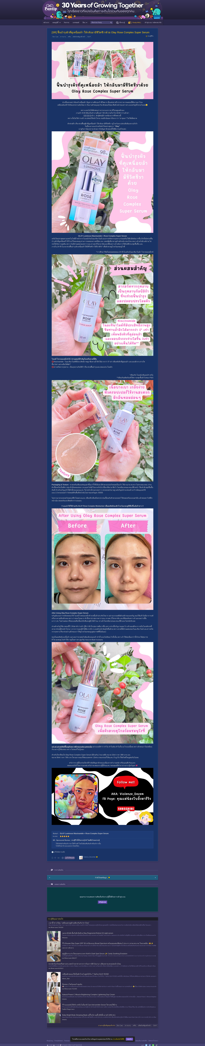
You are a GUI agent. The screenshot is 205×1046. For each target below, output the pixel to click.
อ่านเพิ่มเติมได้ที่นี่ (118, 1039)
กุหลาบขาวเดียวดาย (68, 948)
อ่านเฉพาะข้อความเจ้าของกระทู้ (72, 1045)
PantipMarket (58, 1041)
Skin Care (55, 37)
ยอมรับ (129, 1039)
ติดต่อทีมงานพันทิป (141, 1041)
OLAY (89, 37)
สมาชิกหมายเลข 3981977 (69, 958)
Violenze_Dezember (89, 857)
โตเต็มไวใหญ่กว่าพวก (68, 1009)
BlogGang (50, 1041)
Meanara (64, 937)
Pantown (67, 1041)
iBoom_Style (66, 978)
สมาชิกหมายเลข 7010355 (69, 989)
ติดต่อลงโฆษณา (153, 1041)
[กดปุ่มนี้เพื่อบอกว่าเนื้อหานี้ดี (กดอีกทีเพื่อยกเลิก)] (55, 857)
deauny (64, 999)
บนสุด (51, 1045)
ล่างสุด (57, 1045)
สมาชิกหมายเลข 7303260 (56, 927)
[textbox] (101, 22)
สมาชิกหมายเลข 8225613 (56, 968)
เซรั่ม (69, 37)
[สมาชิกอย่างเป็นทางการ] (97, 857)
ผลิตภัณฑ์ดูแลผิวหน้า (79, 37)
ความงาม (63, 37)
